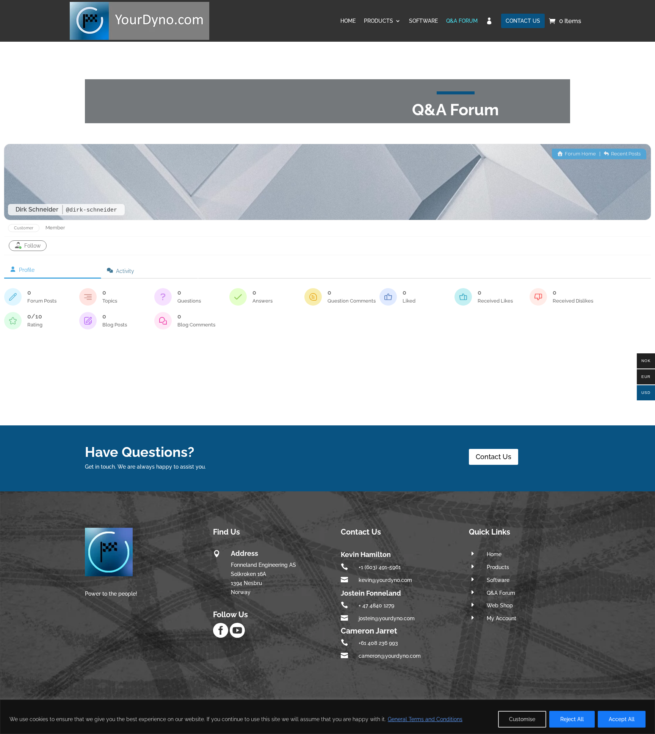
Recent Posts (625, 154)
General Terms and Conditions (425, 719)
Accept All (622, 719)
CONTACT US (523, 21)
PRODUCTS (378, 21)
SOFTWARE (423, 21)
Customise (522, 719)
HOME (348, 21)
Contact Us (493, 457)
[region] (327, 716)
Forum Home (580, 154)
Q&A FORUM (462, 21)
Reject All (572, 719)
